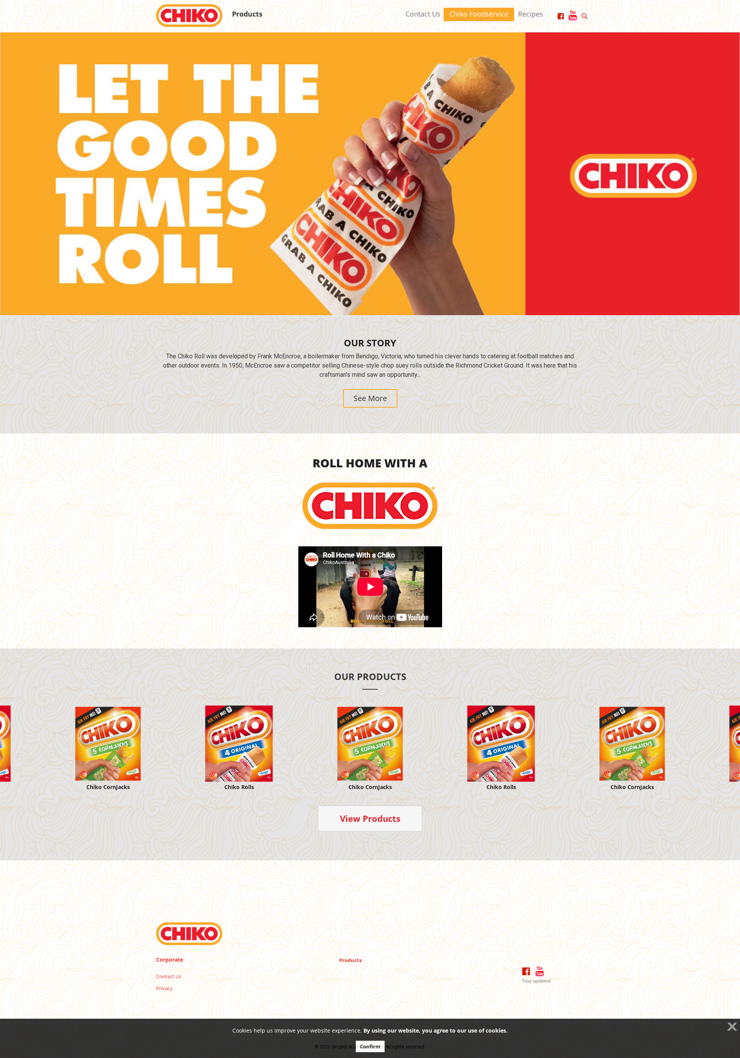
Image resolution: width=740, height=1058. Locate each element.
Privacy (164, 988)
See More (370, 398)
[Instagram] (540, 971)
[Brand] (189, 15)
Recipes (530, 13)
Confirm (370, 1046)
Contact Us (423, 13)
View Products (370, 818)
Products (247, 13)
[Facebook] (526, 971)
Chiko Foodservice (478, 13)
